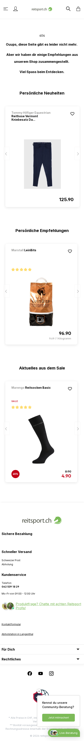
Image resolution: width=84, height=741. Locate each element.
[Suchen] (67, 9)
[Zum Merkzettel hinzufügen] (72, 114)
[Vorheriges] (7, 153)
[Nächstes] (77, 153)
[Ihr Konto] (15, 9)
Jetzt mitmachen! (58, 717)
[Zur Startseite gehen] (42, 8)
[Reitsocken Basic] (32, 393)
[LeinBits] (32, 255)
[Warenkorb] (77, 9)
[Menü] (6, 9)
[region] (42, 155)
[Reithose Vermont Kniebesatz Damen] (42, 164)
